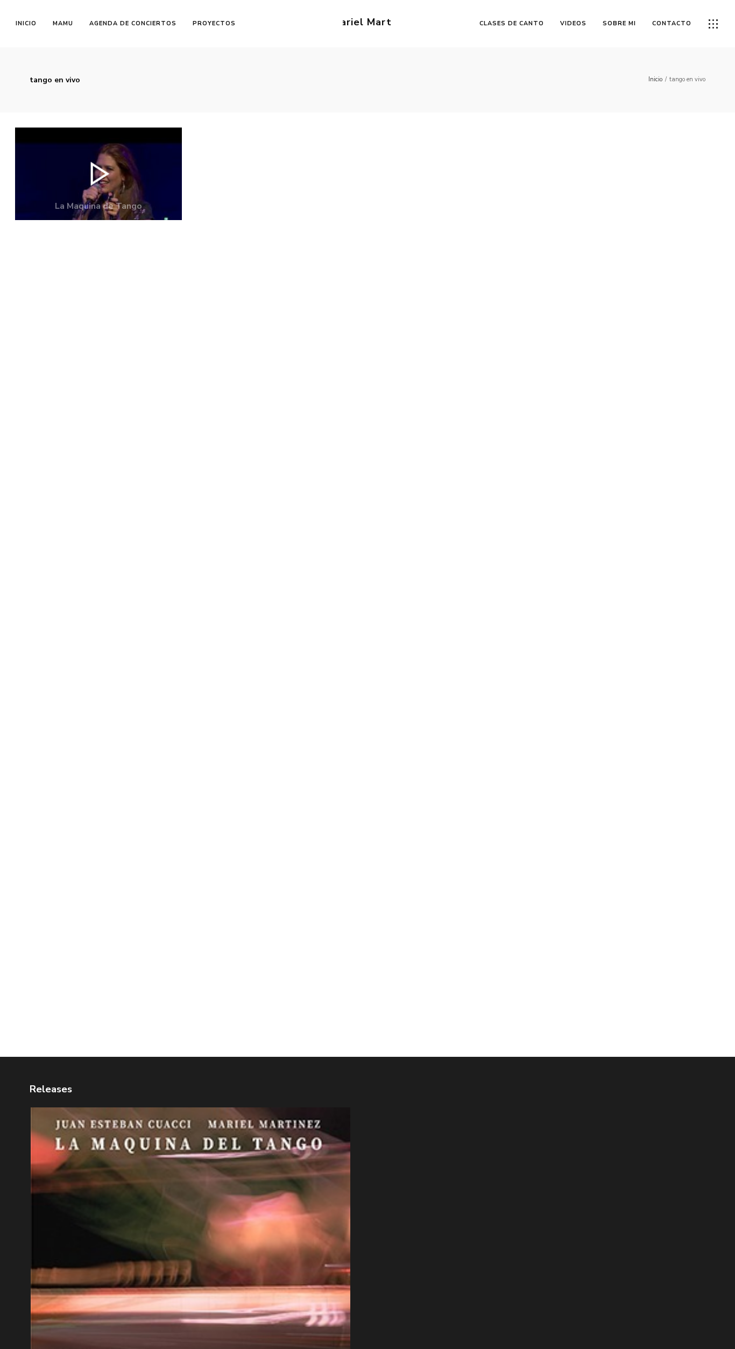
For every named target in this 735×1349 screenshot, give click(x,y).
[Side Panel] (713, 24)
